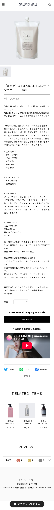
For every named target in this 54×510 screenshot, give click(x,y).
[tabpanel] (27, 38)
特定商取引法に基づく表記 (27, 484)
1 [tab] (27, 68)
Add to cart (27, 319)
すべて (8, 460)
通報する (27, 376)
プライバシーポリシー (27, 480)
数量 (6, 302)
